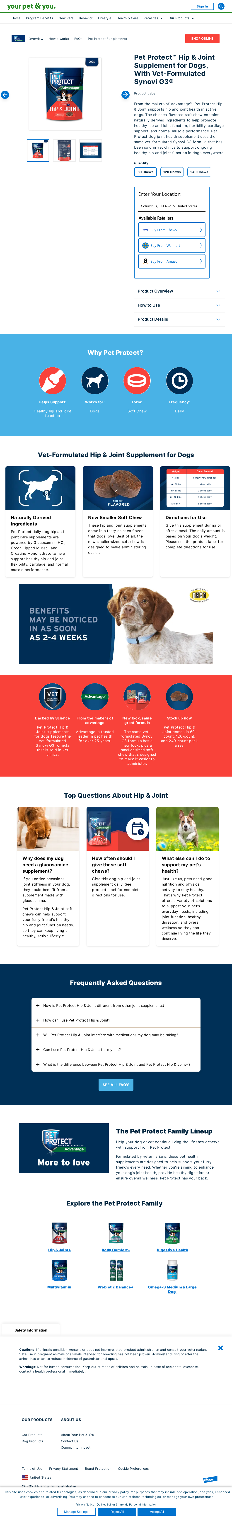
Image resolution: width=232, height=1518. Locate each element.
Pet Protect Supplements (107, 39)
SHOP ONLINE (202, 38)
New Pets (65, 18)
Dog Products (32, 1441)
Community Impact (75, 1447)
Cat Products (32, 1435)
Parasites (151, 18)
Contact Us (69, 1441)
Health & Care (127, 18)
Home (16, 18)
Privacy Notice (84, 1504)
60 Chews (145, 172)
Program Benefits (39, 18)
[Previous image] (5, 95)
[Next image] (125, 95)
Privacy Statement (63, 1468)
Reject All (117, 1511)
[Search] (221, 6)
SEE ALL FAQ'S (116, 1084)
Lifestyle (104, 18)
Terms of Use (32, 1468)
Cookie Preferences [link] (133, 1468)
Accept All (157, 1511)
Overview (36, 39)
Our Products (179, 18)
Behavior (85, 18)
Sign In (202, 6)
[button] (38, 150)
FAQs (78, 39)
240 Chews (199, 172)
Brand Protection (98, 1468)
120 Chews (172, 172)
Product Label (145, 93)
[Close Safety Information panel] (220, 1348)
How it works (59, 39)
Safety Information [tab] (30, 1330)
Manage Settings (76, 1511)
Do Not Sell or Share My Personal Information (127, 1504)
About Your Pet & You (77, 1435)
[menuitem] (16, 18)
